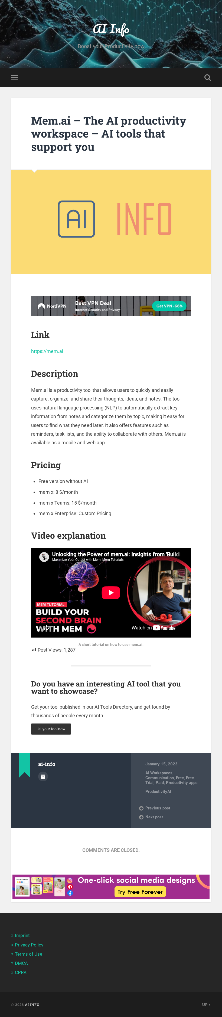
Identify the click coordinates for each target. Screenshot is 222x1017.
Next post (154, 817)
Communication (159, 777)
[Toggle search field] (207, 77)
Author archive (43, 776)
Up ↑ (206, 1004)
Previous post (157, 808)
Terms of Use (28, 954)
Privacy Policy (29, 945)
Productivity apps (182, 782)
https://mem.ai (47, 351)
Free (180, 777)
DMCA (21, 963)
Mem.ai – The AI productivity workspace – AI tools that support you (108, 133)
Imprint (22, 935)
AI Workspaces (158, 773)
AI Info (111, 28)
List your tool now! (51, 729)
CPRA (21, 972)
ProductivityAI (158, 791)
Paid (160, 782)
